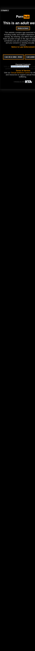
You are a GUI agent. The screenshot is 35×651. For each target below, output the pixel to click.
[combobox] (5, 10)
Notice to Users (23, 28)
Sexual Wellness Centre (20, 73)
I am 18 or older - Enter (13, 57)
